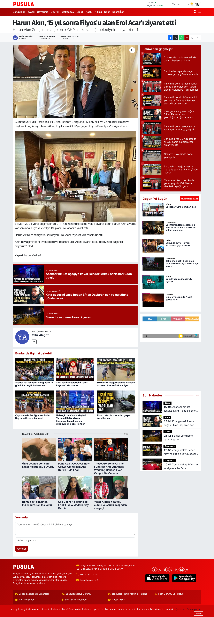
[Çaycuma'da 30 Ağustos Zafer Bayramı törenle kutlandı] (34, 401)
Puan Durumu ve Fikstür (170, 594)
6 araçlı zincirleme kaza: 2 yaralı (178, 437)
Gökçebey (68, 11)
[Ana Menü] (199, 12)
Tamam (198, 613)
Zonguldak (19, 11)
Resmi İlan (118, 11)
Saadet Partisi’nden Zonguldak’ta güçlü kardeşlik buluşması (34, 384)
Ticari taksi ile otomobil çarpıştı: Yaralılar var (115, 417)
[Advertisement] (170, 365)
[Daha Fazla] (186, 37)
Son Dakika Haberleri (76, 599)
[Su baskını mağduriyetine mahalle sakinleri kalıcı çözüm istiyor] (116, 369)
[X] (160, 569)
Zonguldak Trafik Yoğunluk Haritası (129, 594)
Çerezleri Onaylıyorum (188, 609)
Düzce (167, 432)
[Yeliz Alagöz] (22, 336)
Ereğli (80, 11)
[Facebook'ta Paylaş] (170, 37)
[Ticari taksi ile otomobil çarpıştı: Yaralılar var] (116, 401)
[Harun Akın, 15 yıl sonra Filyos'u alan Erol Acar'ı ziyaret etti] (75, 81)
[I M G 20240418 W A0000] (75, 176)
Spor (107, 11)
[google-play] (184, 578)
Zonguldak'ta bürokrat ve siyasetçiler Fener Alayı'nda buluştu (180, 466)
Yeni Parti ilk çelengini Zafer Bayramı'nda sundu (72, 384)
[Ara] (195, 12)
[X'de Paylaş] (175, 37)
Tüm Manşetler (26, 599)
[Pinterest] (165, 569)
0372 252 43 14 (88, 574)
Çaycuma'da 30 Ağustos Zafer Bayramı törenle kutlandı (32, 417)
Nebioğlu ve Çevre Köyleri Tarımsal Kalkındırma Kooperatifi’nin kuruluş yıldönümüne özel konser (71, 419)
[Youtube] (181, 569)
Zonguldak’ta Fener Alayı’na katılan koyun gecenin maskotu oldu (181, 452)
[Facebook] (154, 569)
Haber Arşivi (118, 599)
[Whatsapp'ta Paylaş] (181, 37)
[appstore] (157, 578)
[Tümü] (197, 395)
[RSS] (186, 569)
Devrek (55, 11)
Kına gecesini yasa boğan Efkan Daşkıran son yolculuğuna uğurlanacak (178, 423)
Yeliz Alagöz (40, 335)
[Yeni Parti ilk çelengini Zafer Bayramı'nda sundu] (75, 369)
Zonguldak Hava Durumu (78, 594)
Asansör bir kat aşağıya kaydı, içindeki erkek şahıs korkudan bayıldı (180, 409)
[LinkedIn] (176, 569)
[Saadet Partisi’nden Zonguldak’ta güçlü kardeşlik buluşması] (34, 369)
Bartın (167, 403)
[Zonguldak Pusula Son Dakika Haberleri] (24, 4)
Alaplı (31, 11)
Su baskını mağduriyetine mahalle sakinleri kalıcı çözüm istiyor (116, 384)
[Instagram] (170, 569)
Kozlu (89, 11)
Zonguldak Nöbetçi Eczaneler (34, 594)
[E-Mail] (34, 341)
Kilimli (98, 11)
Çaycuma (42, 11)
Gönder (21, 548)
